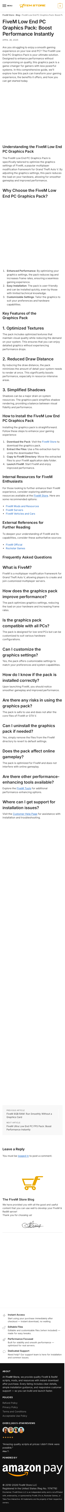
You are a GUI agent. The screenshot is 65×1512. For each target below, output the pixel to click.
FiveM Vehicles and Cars (20, 513)
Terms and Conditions (14, 1411)
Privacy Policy (10, 1407)
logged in (23, 1155)
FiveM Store (8, 15)
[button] (59, 5)
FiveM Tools (24, 788)
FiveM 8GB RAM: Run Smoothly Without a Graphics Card (29, 1115)
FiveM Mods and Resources (22, 506)
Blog (18, 15)
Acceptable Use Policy (14, 1415)
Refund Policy (10, 1402)
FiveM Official (14, 544)
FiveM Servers (14, 510)
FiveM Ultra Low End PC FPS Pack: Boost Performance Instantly (29, 1128)
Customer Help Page (25, 813)
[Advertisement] (32, 113)
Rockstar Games (15, 548)
